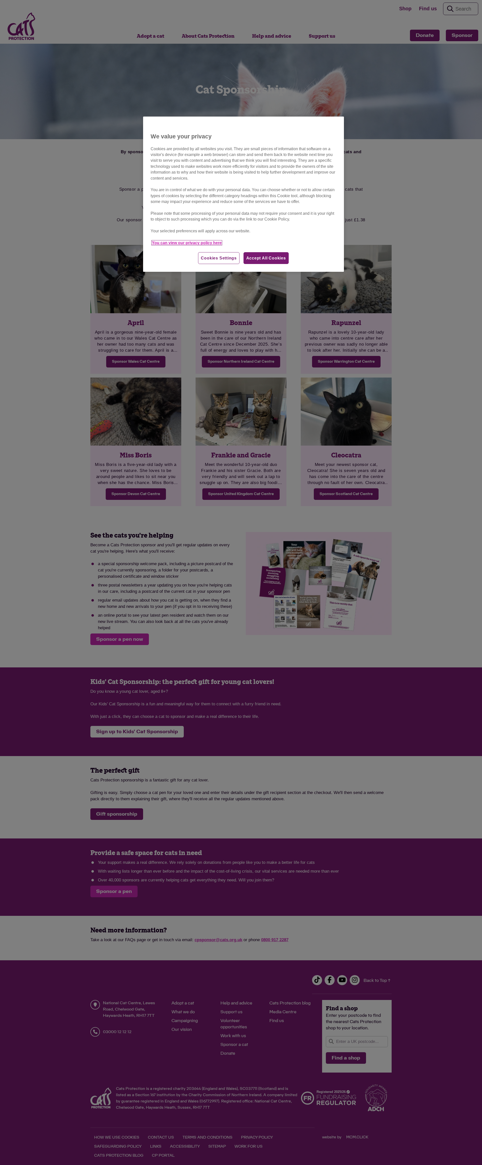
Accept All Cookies (266, 258)
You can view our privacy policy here (187, 243)
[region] (243, 194)
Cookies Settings (219, 258)
